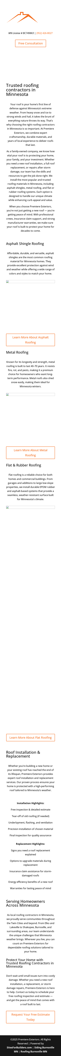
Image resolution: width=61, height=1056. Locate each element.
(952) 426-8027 (44, 33)
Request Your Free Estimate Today (30, 1017)
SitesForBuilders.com (19, 1047)
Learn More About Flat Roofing (30, 738)
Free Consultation (30, 43)
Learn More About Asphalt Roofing (30, 339)
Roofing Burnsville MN (34, 1051)
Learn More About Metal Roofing (30, 452)
